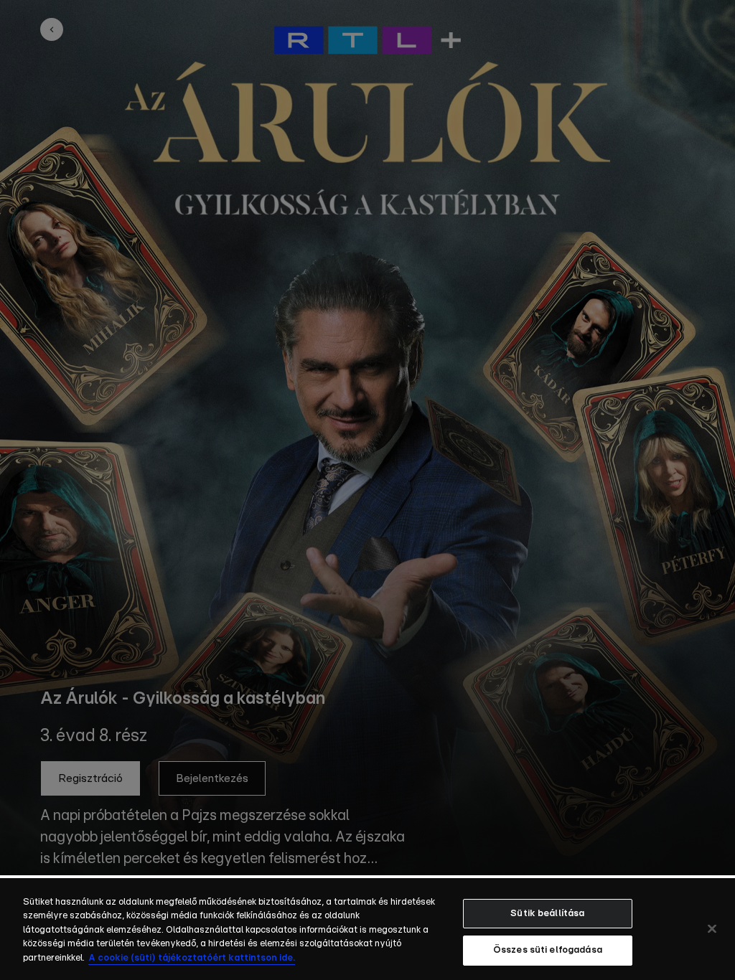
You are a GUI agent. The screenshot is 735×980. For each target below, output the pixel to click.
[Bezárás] (712, 928)
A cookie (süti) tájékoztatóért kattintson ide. (191, 958)
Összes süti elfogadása (547, 950)
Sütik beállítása (547, 913)
